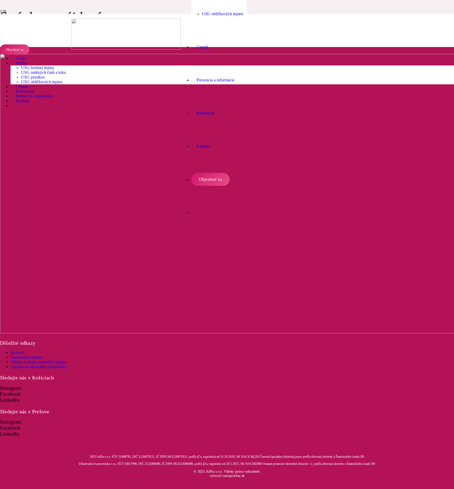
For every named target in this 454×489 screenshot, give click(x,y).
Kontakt (17, 352)
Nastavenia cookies (27, 357)
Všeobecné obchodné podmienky (38, 366)
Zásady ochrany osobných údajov (38, 362)
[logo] (126, 48)
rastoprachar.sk (233, 476)
